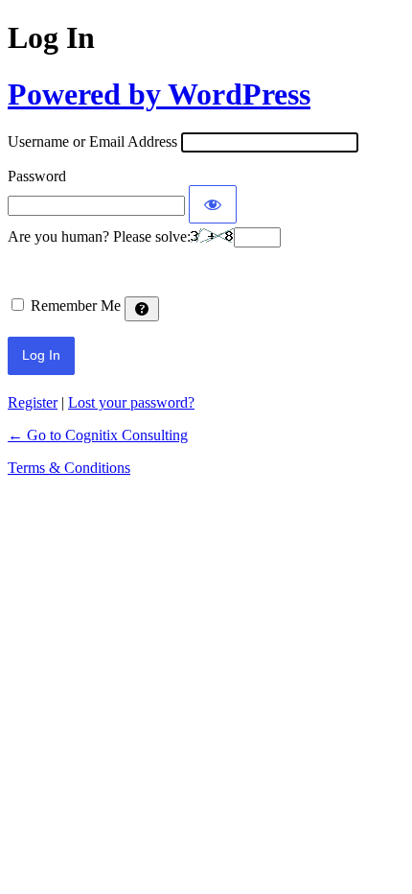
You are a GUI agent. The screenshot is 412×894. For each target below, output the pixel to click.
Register (32, 402)
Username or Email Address (92, 141)
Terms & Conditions (69, 467)
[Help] (142, 308)
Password (37, 176)
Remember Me (76, 305)
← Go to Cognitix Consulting (98, 435)
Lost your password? (131, 402)
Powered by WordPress (159, 94)
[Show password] (213, 204)
